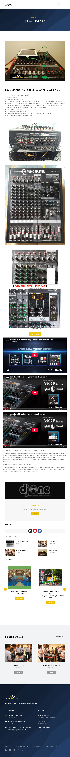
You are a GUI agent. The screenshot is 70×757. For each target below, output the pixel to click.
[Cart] (58, 4)
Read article (19, 672)
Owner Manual (35, 334)
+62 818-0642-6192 (15, 715)
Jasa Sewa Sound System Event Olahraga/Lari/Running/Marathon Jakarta (51, 594)
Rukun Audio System (51, 665)
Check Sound (18, 665)
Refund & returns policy (52, 746)
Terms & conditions (36, 746)
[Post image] (18, 653)
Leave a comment (50, 717)
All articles (59, 637)
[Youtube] (35, 531)
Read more (19, 598)
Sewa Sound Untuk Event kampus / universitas (19, 592)
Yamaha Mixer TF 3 (43, 715)
